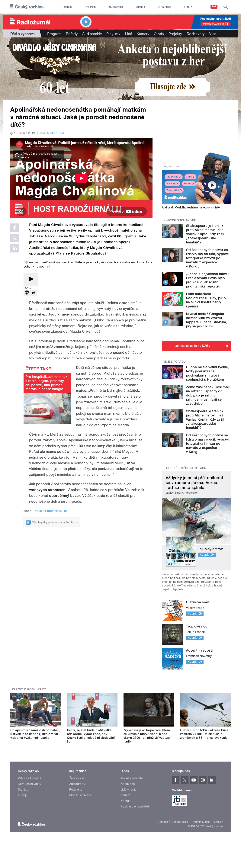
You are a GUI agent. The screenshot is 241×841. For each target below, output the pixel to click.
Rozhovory (196, 34)
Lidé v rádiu (128, 789)
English (218, 821)
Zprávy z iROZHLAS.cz (29, 689)
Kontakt (125, 801)
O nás (159, 34)
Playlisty (113, 34)
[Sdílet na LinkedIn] (14, 248)
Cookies (163, 821)
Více (214, 34)
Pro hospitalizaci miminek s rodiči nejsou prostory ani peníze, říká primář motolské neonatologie (46, 383)
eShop (22, 795)
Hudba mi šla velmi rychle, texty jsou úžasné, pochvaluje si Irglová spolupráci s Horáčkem (207, 373)
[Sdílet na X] (14, 238)
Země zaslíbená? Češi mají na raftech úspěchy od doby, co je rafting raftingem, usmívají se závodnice (208, 395)
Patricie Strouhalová (48, 511)
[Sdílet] (33, 293)
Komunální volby (29, 784)
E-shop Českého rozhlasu (184, 468)
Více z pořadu (174, 361)
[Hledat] (225, 7)
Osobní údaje (180, 821)
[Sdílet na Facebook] (14, 227)
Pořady (72, 34)
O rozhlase (164, 6)
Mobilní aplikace (80, 795)
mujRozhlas (115, 6)
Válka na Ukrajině (29, 778)
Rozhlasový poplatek (134, 806)
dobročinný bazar (64, 495)
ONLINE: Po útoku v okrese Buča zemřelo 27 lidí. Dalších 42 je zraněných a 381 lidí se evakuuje (204, 734)
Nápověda (127, 784)
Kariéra (125, 795)
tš (65, 511)
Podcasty (75, 789)
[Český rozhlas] (26, 7)
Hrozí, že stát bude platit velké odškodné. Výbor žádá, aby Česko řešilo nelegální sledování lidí (91, 735)
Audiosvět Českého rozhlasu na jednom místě (191, 207)
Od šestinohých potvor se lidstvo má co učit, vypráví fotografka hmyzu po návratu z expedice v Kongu (207, 258)
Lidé (128, 34)
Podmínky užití (201, 821)
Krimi (189, 176)
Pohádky (170, 183)
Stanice (140, 6)
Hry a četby (172, 176)
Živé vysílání (172, 190)
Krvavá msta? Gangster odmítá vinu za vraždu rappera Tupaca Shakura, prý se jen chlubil (206, 320)
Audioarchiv (92, 34)
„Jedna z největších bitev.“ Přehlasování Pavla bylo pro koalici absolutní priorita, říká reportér (207, 280)
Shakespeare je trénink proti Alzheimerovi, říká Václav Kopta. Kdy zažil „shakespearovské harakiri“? (205, 234)
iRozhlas (67, 6)
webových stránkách (47, 490)
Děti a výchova (22, 34)
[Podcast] (27, 293)
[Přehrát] (31, 279)
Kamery (143, 34)
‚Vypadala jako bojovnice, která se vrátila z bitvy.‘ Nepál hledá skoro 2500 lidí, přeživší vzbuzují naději (147, 735)
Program (90, 6)
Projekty (175, 34)
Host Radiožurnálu (53, 133)
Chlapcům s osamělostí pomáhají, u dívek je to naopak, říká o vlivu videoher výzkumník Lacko (35, 734)
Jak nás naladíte (131, 778)
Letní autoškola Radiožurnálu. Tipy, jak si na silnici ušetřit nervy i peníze (206, 300)
